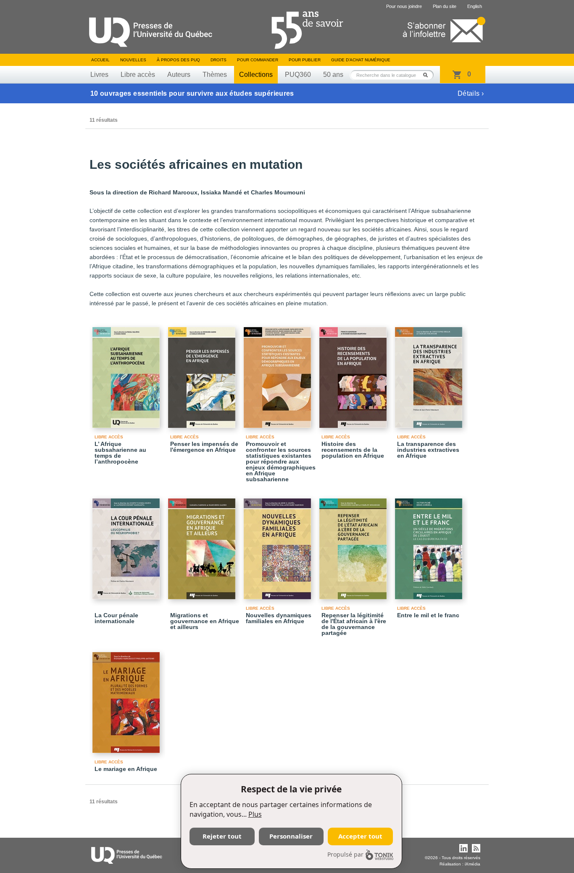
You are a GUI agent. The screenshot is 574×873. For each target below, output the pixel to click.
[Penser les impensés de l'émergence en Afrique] (203, 373)
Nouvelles (133, 60)
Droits (218, 60)
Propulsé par (345, 854)
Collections (256, 74)
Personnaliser (291, 836)
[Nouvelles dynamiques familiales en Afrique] (278, 545)
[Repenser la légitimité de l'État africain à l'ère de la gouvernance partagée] (354, 545)
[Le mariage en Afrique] (127, 698)
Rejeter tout (222, 836)
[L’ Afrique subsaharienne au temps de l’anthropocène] (127, 373)
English (474, 6)
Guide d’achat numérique (360, 60)
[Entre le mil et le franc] (430, 545)
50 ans (333, 74)
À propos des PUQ (178, 60)
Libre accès (138, 74)
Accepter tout (360, 836)
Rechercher (427, 75)
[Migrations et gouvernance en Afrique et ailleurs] (203, 545)
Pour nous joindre (404, 6)
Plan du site (444, 6)
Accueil (100, 60)
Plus (255, 814)
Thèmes (215, 74)
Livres (99, 74)
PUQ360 (298, 74)
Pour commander (257, 60)
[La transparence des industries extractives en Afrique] (430, 373)
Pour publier (305, 60)
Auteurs (178, 74)
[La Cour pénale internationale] (127, 545)
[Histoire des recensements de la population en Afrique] (354, 373)
